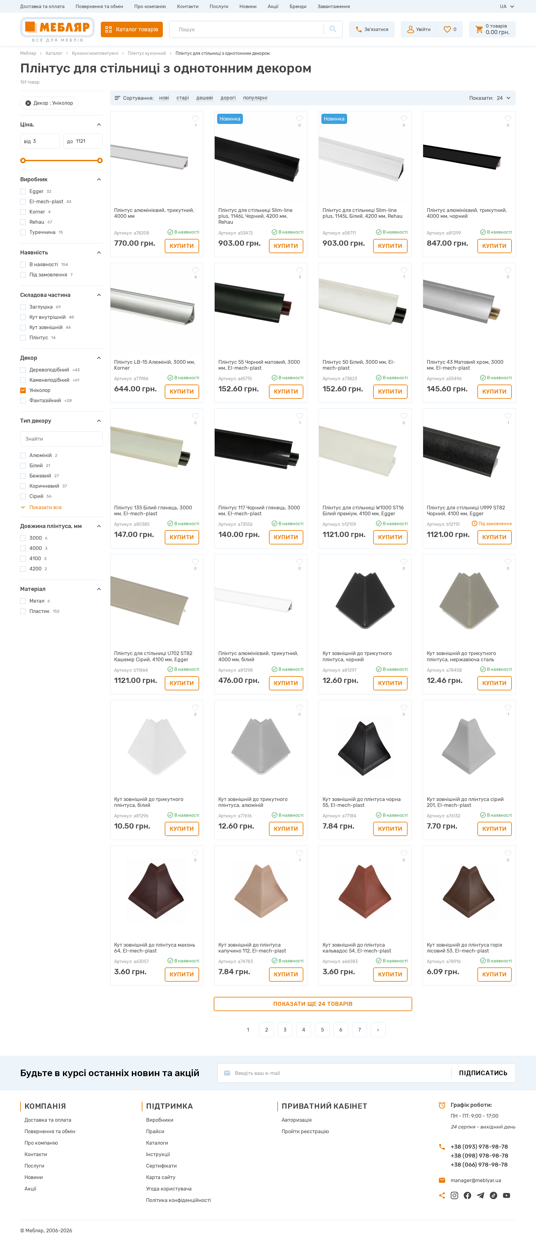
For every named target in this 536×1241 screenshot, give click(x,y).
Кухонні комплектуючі (95, 53)
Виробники (159, 1120)
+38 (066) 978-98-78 (479, 1164)
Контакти (188, 6)
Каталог (54, 53)
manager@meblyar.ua (476, 1180)
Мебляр (28, 53)
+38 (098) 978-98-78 (479, 1155)
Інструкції (158, 1154)
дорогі (228, 98)
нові (164, 98)
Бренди (298, 6)
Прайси (155, 1131)
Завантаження (334, 6)
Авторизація (297, 1120)
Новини (248, 6)
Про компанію (150, 6)
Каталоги (157, 1143)
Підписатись (483, 1073)
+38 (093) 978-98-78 (479, 1146)
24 (500, 98)
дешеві (204, 98)
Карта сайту (161, 1177)
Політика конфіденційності (178, 1200)
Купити (182, 246)
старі (182, 98)
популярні (255, 98)
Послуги (219, 6)
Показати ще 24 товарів (313, 1004)
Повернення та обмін (99, 6)
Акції (273, 6)
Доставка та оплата (42, 6)
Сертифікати (161, 1166)
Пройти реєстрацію (305, 1131)
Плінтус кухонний (147, 53)
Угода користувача (169, 1189)
